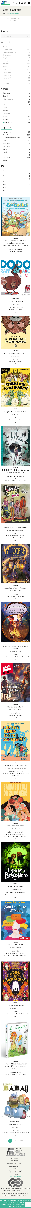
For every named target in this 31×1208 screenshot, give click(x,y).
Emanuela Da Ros (16, 947)
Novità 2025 (7, 75)
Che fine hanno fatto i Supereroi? (15, 765)
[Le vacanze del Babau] (15, 1100)
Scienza (5, 155)
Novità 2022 (7, 67)
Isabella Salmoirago (10, 246)
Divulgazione (15, 299)
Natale (5, 152)
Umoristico (8, 122)
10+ (4, 185)
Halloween (6, 143)
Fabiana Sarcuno (16, 828)
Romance (7, 114)
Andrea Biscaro (16, 889)
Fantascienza (8, 99)
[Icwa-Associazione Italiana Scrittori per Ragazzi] (5, 3)
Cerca (28, 36)
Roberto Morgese (21, 768)
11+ (4, 187)
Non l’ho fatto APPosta (15, 945)
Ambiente (7, 132)
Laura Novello (16, 414)
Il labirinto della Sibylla (15, 707)
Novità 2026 (7, 78)
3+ (4, 170)
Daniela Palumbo (11, 768)
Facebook (19, 3)
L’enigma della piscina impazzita (15, 412)
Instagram (25, 3)
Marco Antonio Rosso (22, 246)
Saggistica (6, 84)
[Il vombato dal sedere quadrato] (15, 332)
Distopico (6, 96)
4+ (4, 173)
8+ (4, 182)
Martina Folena (16, 591)
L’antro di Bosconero (15, 887)
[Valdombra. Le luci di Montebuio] (15, 563)
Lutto (5, 149)
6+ (4, 176)
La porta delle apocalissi (15, 1006)
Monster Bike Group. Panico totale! (15, 527)
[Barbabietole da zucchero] (15, 801)
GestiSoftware (18, 1206)
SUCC (20, 1141)
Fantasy (7, 105)
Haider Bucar (16, 304)
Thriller (5, 119)
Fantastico (6, 102)
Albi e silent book (15, 1122)
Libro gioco (6, 61)
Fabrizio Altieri (16, 1008)
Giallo (6, 108)
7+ (4, 179)
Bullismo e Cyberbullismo (11, 138)
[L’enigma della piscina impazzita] (15, 387)
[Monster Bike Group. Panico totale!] (15, 503)
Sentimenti (6, 158)
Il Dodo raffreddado (15, 302)
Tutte (5, 47)
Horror (5, 111)
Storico (5, 116)
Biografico (6, 93)
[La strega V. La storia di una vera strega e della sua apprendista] (15, 1039)
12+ (4, 190)
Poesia (5, 81)
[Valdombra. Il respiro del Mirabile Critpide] (15, 622)
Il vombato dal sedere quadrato (15, 353)
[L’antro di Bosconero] (15, 862)
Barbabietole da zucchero (15, 826)
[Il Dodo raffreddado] (15, 277)
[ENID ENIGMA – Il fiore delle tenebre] (15, 446)
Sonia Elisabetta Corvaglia (16, 473)
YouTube (22, 3)
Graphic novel (7, 58)
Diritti (5, 141)
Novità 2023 (7, 69)
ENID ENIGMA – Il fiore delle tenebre (15, 470)
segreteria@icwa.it (15, 1176)
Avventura (6, 135)
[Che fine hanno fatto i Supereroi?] (15, 741)
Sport (5, 161)
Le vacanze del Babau (15, 1125)
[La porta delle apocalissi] (15, 981)
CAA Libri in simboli (9, 52)
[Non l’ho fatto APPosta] (15, 920)
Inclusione (6, 146)
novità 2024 (7, 72)
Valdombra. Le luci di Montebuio (15, 588)
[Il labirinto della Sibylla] (15, 682)
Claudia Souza (16, 1127)
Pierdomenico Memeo (16, 709)
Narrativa (16, 238)
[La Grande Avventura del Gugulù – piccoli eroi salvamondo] (15, 216)
